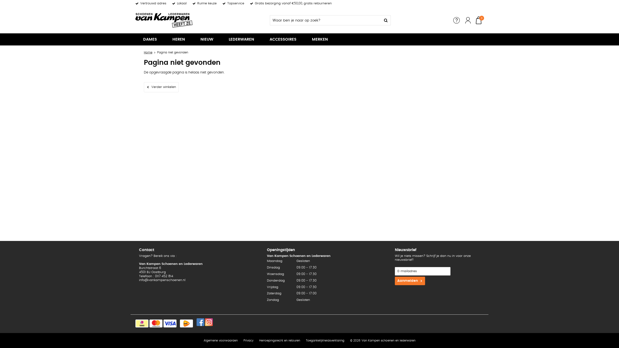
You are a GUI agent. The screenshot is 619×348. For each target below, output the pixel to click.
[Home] (171, 20)
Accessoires (283, 39)
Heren (178, 39)
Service (456, 20)
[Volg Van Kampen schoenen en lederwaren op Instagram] (209, 322)
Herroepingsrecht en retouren (279, 340)
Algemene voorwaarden (221, 340)
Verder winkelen (163, 87)
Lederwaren (241, 39)
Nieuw (206, 39)
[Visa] (170, 323)
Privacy (248, 340)
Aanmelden (407, 281)
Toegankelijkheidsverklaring (325, 340)
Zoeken (386, 20)
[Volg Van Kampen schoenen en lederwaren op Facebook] (200, 322)
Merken (320, 39)
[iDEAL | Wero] (141, 323)
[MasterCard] (155, 323)
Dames (150, 39)
